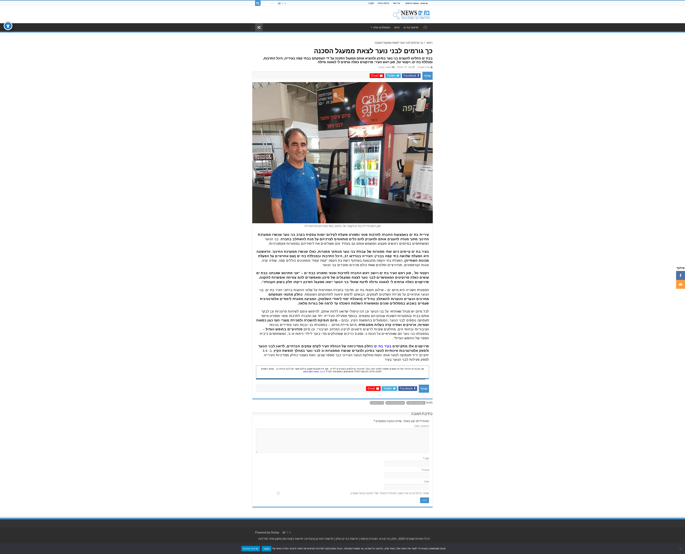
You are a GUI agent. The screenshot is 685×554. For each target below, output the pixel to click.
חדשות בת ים (411, 27)
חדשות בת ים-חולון (346, 538)
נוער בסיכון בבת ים (396, 403)
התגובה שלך (421, 426)
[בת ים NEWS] (411, 14)
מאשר (266, 548)
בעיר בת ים (383, 346)
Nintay (275, 532)
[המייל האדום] (279, 3)
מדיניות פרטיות (250, 548)
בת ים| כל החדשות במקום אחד (425, 27)
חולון (397, 27)
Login (371, 3)
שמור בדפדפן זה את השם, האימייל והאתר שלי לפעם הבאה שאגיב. (389, 493)
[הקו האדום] (282, 3)
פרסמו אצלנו (383, 3)
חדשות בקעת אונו (292, 538)
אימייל (425, 470)
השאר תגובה (385, 67)
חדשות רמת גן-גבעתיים (319, 538)
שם (426, 458)
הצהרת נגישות (369, 538)
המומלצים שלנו (381, 27)
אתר (426, 481)
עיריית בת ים (377, 403)
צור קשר (396, 3)
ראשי (429, 42)
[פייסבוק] (680, 275)
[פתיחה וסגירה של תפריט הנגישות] (8, 26)
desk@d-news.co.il (314, 371)
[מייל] (680, 284)
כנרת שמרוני (423, 67)
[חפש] (257, 3)
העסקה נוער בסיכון (416, 403)
